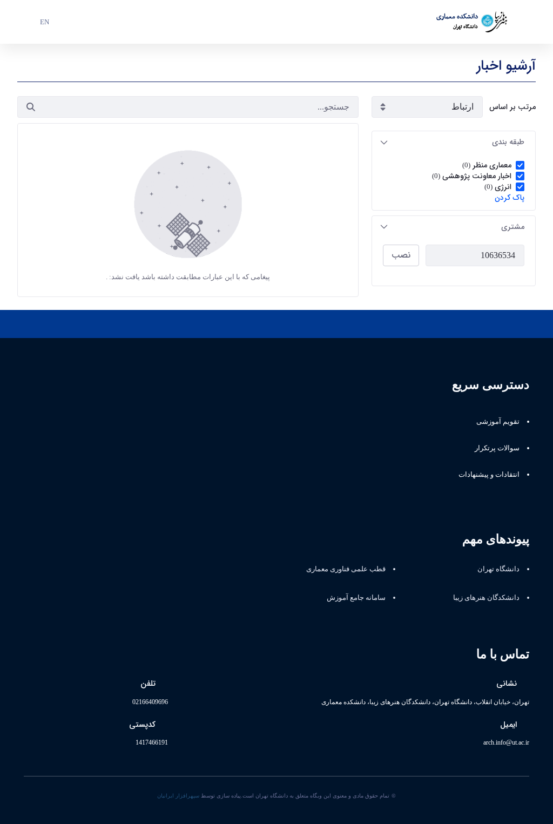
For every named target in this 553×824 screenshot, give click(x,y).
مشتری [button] (512, 227)
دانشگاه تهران (498, 569)
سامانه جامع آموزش (356, 597)
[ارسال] (30, 107)
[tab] (453, 142)
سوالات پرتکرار (497, 448)
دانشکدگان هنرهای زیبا (486, 597)
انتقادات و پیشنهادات (489, 474)
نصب (401, 255)
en (44, 22)
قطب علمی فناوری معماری (346, 569)
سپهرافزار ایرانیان (178, 796)
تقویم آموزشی (498, 421)
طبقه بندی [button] (508, 142)
